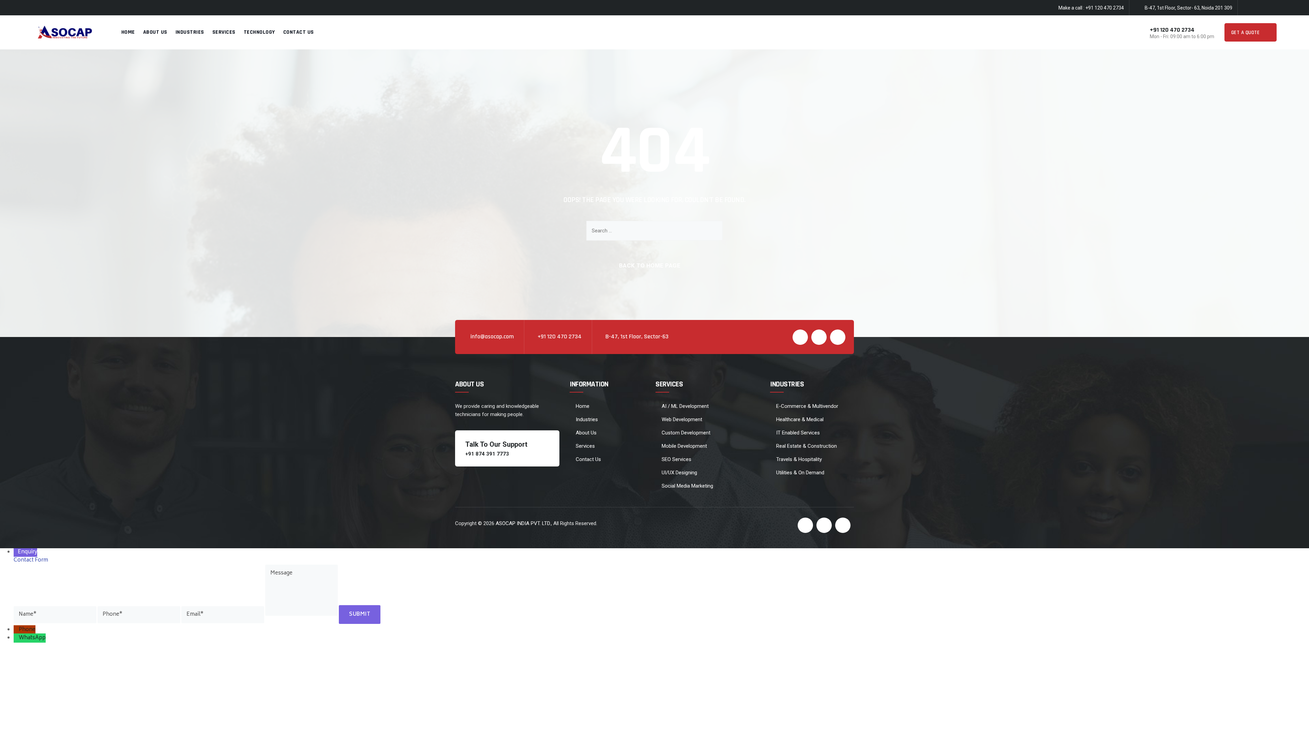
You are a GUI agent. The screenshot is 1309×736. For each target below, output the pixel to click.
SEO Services (676, 459)
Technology (259, 32)
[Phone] (16, 629)
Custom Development (686, 433)
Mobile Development (684, 446)
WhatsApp (32, 638)
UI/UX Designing (679, 473)
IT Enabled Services (798, 433)
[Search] (712, 230)
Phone (27, 629)
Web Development (682, 419)
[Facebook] (1246, 8)
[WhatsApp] (16, 638)
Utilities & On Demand (800, 473)
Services (224, 32)
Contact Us (298, 32)
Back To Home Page (650, 265)
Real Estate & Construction (806, 446)
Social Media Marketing (687, 486)
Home (128, 32)
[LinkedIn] (1273, 8)
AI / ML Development (685, 406)
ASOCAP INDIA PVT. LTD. (523, 523)
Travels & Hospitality (799, 459)
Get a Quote (1246, 32)
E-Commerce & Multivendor (807, 406)
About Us (155, 32)
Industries (190, 32)
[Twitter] (1260, 8)
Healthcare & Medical (800, 419)
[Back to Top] (1294, 725)
